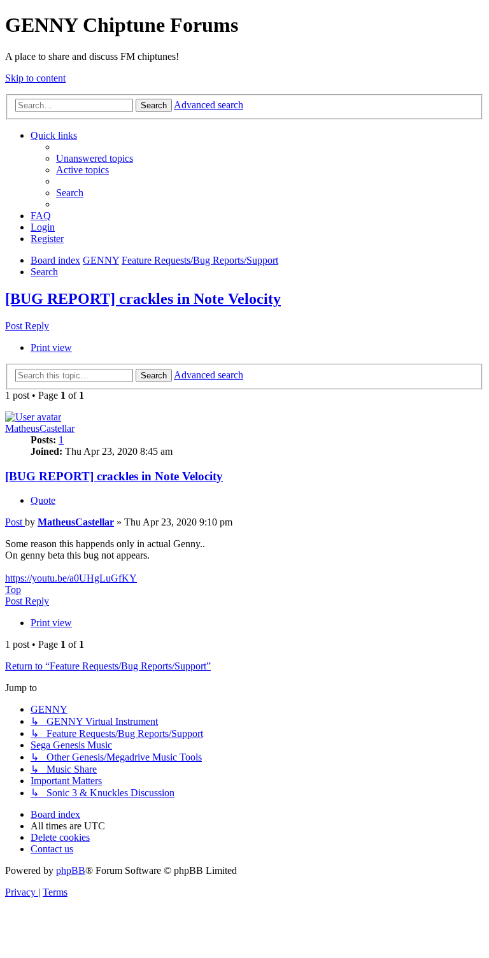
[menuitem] (94, 158)
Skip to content (35, 78)
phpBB (70, 870)
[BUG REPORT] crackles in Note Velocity (143, 298)
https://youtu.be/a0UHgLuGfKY (71, 578)
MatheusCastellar (39, 428)
